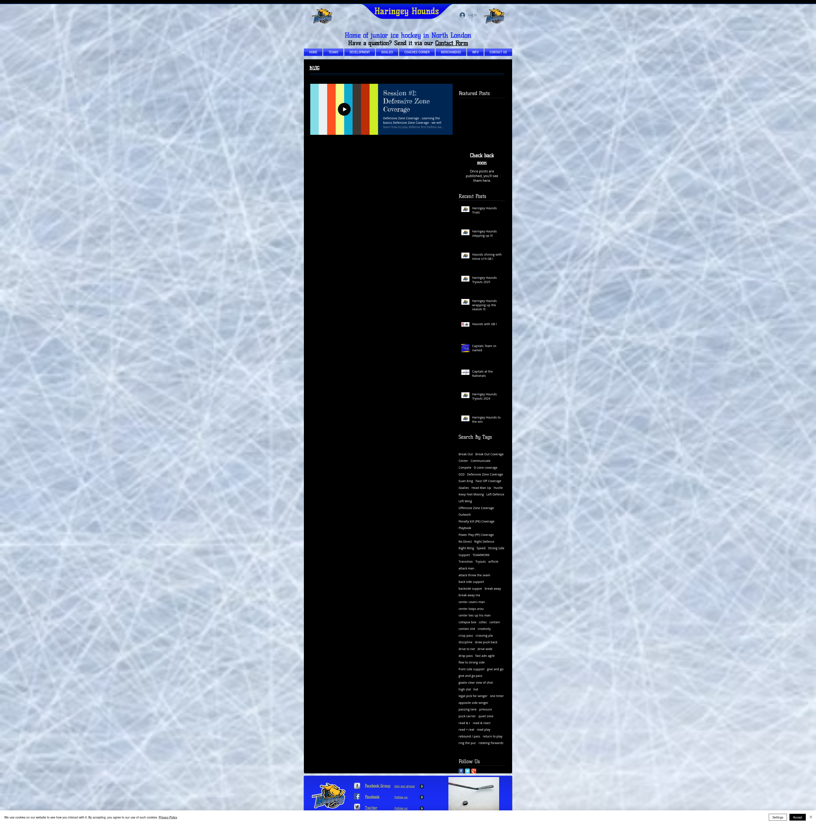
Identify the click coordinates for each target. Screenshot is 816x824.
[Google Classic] (473, 770)
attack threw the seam (474, 575)
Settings (777, 817)
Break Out (466, 454)
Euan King (466, 481)
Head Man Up (481, 488)
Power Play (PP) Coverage (476, 535)
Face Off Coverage (488, 481)
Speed (481, 548)
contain (494, 622)
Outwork (465, 514)
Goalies (464, 488)
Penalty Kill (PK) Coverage (476, 521)
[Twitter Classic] (467, 770)
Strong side (496, 548)
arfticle (493, 561)
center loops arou (471, 609)
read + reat (466, 729)
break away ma (469, 595)
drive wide (484, 649)
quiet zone (485, 716)
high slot (465, 689)
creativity (484, 629)
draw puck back (486, 642)
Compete (465, 467)
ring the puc (467, 743)
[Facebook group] (357, 796)
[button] (417, 52)
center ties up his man (475, 615)
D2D (462, 474)
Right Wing (466, 548)
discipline (465, 642)
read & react (481, 723)
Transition (466, 561)
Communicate (480, 461)
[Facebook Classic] (461, 770)
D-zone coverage (485, 467)
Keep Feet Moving (471, 494)
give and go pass (470, 676)
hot (475, 689)
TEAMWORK (481, 555)
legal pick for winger (473, 696)
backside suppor (470, 588)
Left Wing (465, 501)
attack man (466, 568)
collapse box (467, 622)
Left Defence (495, 494)
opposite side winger (473, 703)
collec (483, 622)
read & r (464, 723)
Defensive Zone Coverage (485, 474)
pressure (485, 709)
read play (483, 729)
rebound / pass (469, 736)
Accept (797, 817)
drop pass (466, 656)
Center (463, 461)
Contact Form (451, 43)
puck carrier (467, 716)
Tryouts (480, 561)
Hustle (498, 488)
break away (493, 588)
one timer (497, 696)
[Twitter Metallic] (357, 807)
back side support (471, 582)
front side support (471, 669)
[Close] (810, 817)
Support (464, 555)
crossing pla (484, 635)
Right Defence (484, 541)
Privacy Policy (168, 817)
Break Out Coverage (489, 454)
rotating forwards (491, 743)
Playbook (465, 528)
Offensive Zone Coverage (476, 508)
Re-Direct (465, 541)
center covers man (472, 602)
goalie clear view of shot (476, 682)
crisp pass (466, 635)
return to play (492, 736)
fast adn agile (485, 656)
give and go (495, 669)
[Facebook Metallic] (357, 786)
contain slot (467, 629)
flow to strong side (472, 662)
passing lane (468, 709)
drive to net (467, 649)
